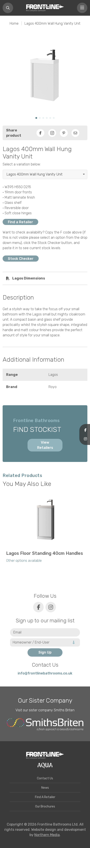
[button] (36, 118)
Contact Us (45, 778)
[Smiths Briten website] (45, 724)
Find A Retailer (45, 797)
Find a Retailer (20, 222)
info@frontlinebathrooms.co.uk (45, 673)
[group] (45, 531)
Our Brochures (45, 806)
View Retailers (45, 445)
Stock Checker (20, 258)
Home (14, 23)
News (45, 788)
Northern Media (47, 835)
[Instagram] (52, 133)
